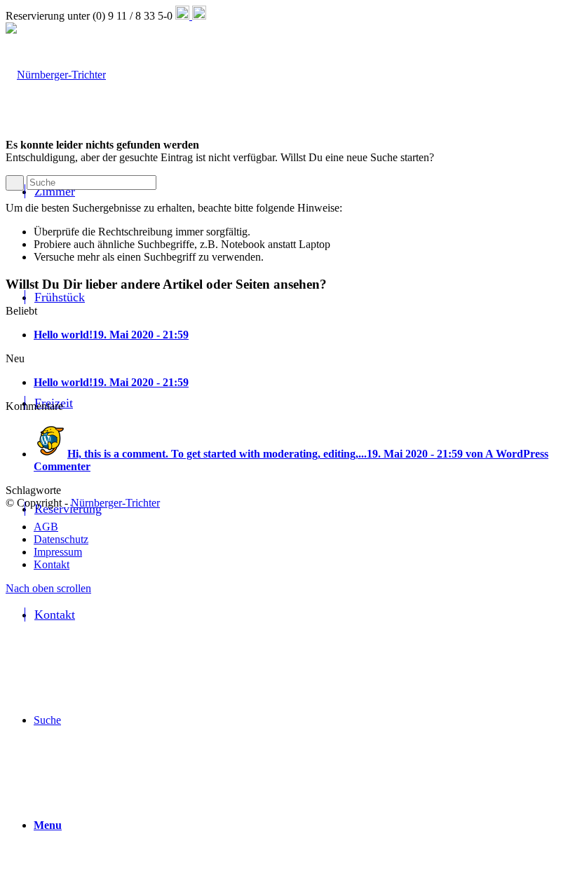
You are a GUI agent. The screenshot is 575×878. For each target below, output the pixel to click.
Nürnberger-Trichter (115, 503)
